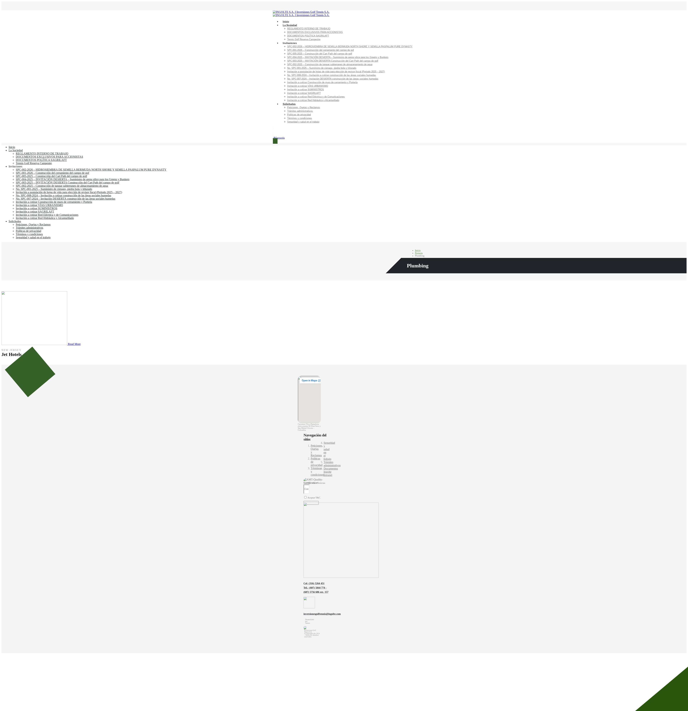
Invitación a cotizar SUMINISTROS (305, 89)
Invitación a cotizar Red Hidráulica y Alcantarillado (313, 100)
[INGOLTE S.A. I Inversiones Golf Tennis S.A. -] (301, 11)
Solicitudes (289, 104)
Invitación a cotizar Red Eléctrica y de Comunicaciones (316, 96)
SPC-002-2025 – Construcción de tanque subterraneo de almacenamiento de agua (329, 64)
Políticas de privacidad (299, 114)
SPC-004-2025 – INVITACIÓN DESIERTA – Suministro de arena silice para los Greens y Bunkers (337, 57)
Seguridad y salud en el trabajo (303, 121)
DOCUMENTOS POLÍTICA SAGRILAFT (308, 35)
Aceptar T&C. (314, 497)
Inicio (12, 147)
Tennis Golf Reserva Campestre (303, 39)
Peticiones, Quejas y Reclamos (303, 107)
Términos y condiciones (299, 118)
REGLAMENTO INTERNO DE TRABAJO (308, 28)
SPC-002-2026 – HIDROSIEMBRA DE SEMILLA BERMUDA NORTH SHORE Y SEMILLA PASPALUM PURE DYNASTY (349, 46)
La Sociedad (290, 25)
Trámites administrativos (300, 111)
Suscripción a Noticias (314, 483)
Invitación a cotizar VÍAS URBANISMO (307, 86)
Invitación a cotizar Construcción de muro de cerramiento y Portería (322, 82)
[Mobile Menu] (275, 141)
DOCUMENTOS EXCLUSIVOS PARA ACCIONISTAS (315, 32)
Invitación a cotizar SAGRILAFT (304, 93)
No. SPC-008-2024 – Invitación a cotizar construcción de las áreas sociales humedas (331, 75)
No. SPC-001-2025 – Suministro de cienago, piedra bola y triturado (321, 68)
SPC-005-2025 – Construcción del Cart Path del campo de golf (319, 53)
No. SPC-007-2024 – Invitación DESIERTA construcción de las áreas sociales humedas (332, 78)
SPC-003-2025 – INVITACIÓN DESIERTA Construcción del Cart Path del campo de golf (332, 61)
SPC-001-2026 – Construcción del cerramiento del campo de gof (320, 50)
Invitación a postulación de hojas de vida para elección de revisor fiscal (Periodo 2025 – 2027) (336, 71)
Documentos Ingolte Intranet (331, 472)
